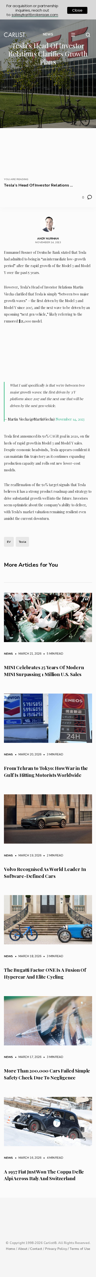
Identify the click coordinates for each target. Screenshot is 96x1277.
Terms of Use (80, 1249)
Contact (36, 1249)
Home (10, 1249)
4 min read (52, 1158)
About (22, 1249)
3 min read (52, 754)
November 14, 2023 (70, 419)
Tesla (22, 542)
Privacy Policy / (57, 1249)
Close (77, 10)
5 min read (52, 654)
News (8, 654)
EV (9, 542)
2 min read (52, 855)
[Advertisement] (48, 120)
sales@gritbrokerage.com (35, 14)
